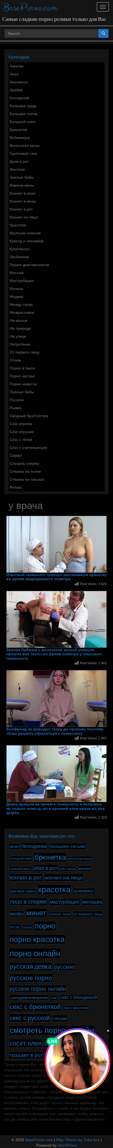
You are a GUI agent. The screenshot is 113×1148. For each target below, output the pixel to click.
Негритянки (20, 344)
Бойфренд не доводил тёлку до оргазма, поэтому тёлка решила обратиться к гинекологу (54, 731)
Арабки (16, 90)
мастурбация (64, 902)
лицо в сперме (28, 902)
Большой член (22, 121)
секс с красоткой (76, 1008)
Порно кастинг (22, 376)
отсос (15, 927)
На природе (20, 328)
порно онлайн (35, 953)
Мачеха (16, 288)
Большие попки (23, 114)
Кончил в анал (22, 193)
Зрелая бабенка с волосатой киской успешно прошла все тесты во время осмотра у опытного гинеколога (54, 654)
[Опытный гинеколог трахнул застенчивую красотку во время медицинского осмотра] (56, 544)
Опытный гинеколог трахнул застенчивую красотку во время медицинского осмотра (56, 577)
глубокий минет (20, 868)
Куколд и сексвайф (27, 241)
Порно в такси (22, 368)
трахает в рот (26, 1055)
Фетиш (16, 487)
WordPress (67, 1145)
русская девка (31, 966)
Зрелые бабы (22, 177)
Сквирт (16, 455)
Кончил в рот (21, 209)
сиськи (59, 1018)
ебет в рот (45, 868)
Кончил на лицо (24, 217)
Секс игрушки (22, 431)
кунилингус (83, 891)
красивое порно (22, 891)
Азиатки (17, 66)
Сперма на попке (25, 471)
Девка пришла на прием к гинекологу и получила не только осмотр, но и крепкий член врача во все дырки (55, 808)
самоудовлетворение (29, 997)
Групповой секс (23, 153)
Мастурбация (22, 280)
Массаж (17, 272)
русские (64, 967)
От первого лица (24, 352)
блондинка (34, 846)
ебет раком (68, 868)
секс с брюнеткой (35, 1006)
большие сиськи (67, 846)
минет (36, 913)
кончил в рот (26, 877)
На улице (18, 336)
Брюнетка (18, 129)
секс (54, 998)
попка (27, 927)
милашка (92, 902)
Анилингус (19, 82)
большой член (21, 859)
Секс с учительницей (28, 447)
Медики (16, 296)
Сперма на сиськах (27, 479)
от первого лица (88, 914)
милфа (17, 913)
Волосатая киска (24, 145)
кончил (84, 868)
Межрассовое (22, 312)
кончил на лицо (64, 877)
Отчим (15, 360)
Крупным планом (25, 233)
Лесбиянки (19, 257)
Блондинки (19, 98)
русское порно (31, 978)
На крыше (18, 320)
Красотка (18, 225)
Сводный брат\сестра (29, 416)
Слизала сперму (24, 463)
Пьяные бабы (22, 392)
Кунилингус (20, 249)
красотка (54, 889)
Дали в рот (19, 161)
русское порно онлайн (38, 989)
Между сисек (21, 304)
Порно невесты (23, 384)
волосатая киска (80, 858)
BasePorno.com (29, 8)
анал (14, 846)
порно (45, 926)
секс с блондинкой (78, 997)
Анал (14, 74)
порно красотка (37, 939)
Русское (17, 400)
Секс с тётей (21, 439)
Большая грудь (23, 106)
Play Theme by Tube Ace (78, 1140)
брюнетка (50, 857)
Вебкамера (20, 137)
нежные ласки (60, 914)
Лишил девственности (29, 265)
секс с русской (30, 1018)
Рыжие (16, 408)
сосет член (26, 1043)
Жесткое (17, 169)
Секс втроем (21, 423)
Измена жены (22, 185)
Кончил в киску (23, 201)
